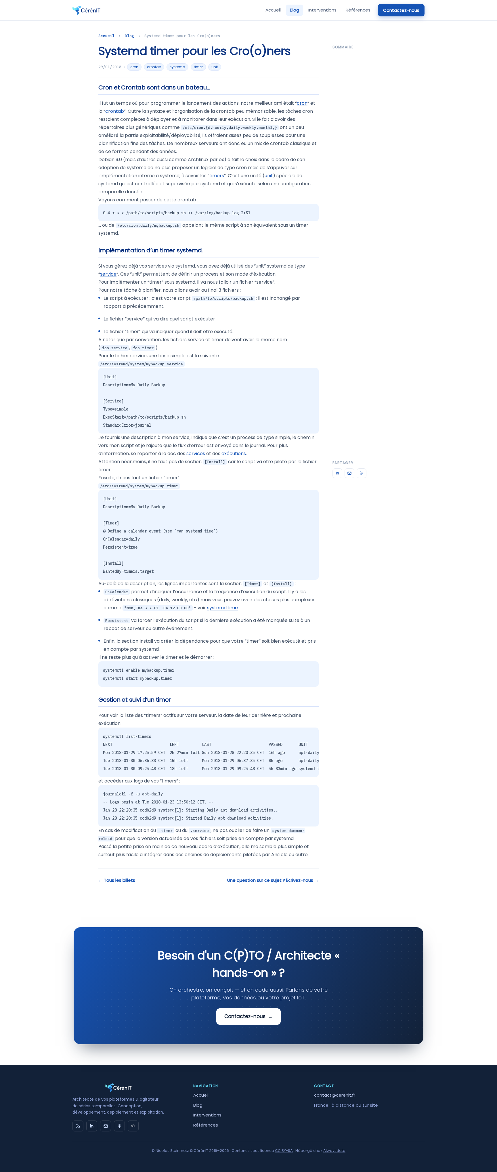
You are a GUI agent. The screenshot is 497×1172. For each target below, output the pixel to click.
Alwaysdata (334, 1150)
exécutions (233, 453)
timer (198, 66)
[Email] (349, 473)
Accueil (273, 10)
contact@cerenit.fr (334, 1095)
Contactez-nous (401, 10)
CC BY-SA (284, 1150)
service (108, 274)
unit (214, 66)
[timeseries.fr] (133, 1126)
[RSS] (361, 473)
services (195, 453)
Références (358, 10)
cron (134, 66)
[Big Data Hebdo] (119, 1126)
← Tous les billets (116, 880)
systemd (177, 66)
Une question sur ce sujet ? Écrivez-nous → (273, 880)
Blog (294, 10)
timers (216, 175)
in (337, 473)
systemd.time (222, 607)
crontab (154, 66)
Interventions (322, 10)
